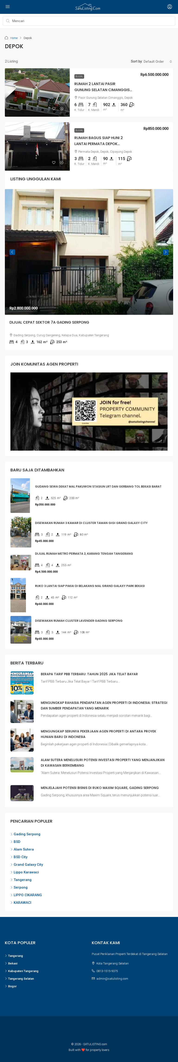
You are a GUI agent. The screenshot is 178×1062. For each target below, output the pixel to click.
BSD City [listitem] (20, 857)
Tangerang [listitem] (23, 880)
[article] (89, 270)
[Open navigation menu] (7, 7)
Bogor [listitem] (12, 986)
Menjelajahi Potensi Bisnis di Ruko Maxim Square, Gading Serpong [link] (100, 787)
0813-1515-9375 (107, 971)
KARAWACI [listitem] (22, 903)
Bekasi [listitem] (12, 963)
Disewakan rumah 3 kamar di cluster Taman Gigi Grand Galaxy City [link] (91, 523)
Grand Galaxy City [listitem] (28, 865)
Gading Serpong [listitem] (27, 834)
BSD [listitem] (17, 842)
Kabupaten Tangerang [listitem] (23, 971)
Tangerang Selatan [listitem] (21, 978)
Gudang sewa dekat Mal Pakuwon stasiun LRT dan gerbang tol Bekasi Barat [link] (98, 486)
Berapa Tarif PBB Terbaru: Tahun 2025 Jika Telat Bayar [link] (89, 674)
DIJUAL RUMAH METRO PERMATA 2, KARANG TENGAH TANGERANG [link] (84, 553)
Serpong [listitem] (21, 887)
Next (165, 252)
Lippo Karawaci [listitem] (26, 872)
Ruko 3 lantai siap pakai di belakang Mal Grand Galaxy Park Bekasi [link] (90, 586)
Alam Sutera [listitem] (24, 849)
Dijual (79, 76)
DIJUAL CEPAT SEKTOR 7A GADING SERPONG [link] (49, 322)
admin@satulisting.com (112, 978)
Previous (12, 252)
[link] (37, 92)
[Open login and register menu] (169, 7)
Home (14, 38)
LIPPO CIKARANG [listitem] (28, 895)
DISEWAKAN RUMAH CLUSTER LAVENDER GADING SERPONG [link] (79, 621)
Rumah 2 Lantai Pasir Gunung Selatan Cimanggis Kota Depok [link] (102, 89)
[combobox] (158, 61)
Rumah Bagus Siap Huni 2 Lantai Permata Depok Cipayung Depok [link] (98, 143)
